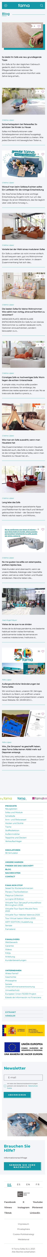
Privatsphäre (23, 1229)
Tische (8, 827)
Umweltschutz (12, 990)
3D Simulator (11, 853)
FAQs (8, 953)
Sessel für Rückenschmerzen (19, 888)
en (28, 1184)
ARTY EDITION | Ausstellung (19, 922)
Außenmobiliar (12, 834)
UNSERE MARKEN (14, 862)
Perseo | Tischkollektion (16, 892)
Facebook (10, 1202)
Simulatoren (12, 850)
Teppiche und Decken (16, 837)
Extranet (10, 1012)
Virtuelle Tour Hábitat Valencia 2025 (22, 914)
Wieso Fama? (12, 973)
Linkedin (35, 1213)
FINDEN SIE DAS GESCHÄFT (19, 865)
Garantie (9, 946)
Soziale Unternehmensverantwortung (20, 985)
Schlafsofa (10, 816)
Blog (8, 869)
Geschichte (10, 977)
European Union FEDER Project (20, 994)
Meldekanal (23, 1239)
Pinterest (37, 1207)
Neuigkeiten (11, 809)
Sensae (8, 925)
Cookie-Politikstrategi (23, 1234)
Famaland (10, 929)
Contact (10, 876)
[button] (41, 5)
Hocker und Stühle (14, 823)
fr (38, 1184)
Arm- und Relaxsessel (15, 819)
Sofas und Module (14, 812)
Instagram (24, 1207)
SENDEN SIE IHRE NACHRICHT (22, 1166)
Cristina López (8, 120)
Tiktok (8, 1213)
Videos (8, 949)
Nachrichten (12, 873)
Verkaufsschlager (13, 841)
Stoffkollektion (12, 830)
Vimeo (8, 1207)
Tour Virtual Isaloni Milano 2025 (20, 918)
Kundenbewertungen (15, 960)
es (19, 1184)
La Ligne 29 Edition (14, 899)
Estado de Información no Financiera (23, 997)
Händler (10, 1015)
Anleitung (10, 956)
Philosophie (11, 980)
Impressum (23, 1224)
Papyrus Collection (14, 895)
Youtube (38, 1202)
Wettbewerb (11, 942)
